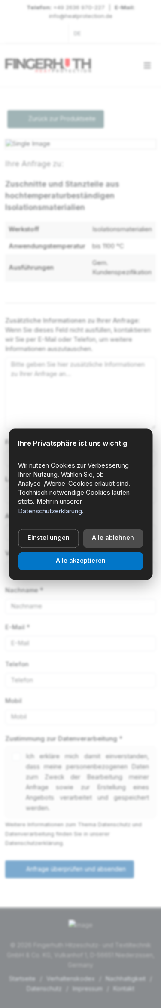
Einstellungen (48, 538)
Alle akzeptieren (81, 560)
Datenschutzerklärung (50, 511)
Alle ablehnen (113, 538)
